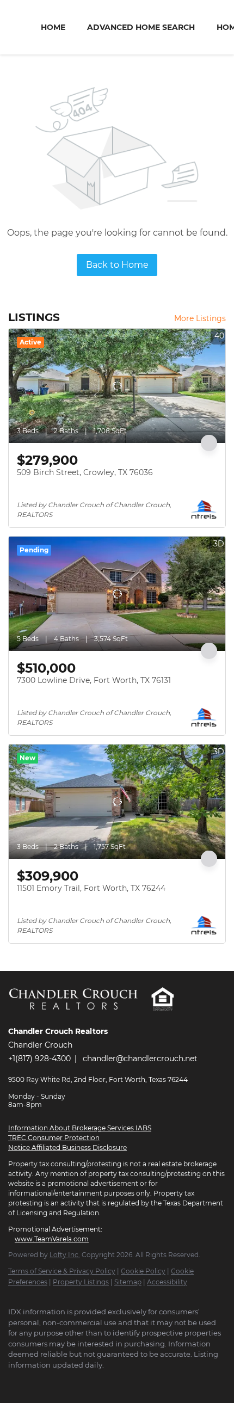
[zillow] (35, 1381)
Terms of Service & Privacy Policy (61, 1271)
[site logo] (79, 1016)
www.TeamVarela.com (52, 1239)
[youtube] (57, 1381)
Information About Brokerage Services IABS (79, 1128)
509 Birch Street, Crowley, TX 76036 (85, 472)
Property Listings (81, 1282)
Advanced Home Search (141, 27)
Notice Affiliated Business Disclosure (67, 1147)
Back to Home (117, 265)
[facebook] (13, 1381)
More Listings (200, 318)
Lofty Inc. (65, 1255)
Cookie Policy (143, 1271)
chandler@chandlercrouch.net (140, 1058)
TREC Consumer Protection (54, 1138)
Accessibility (167, 1282)
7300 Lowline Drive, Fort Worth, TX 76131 (94, 680)
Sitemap (127, 1282)
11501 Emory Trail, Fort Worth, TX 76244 (91, 888)
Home (53, 27)
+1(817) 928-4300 (39, 1058)
